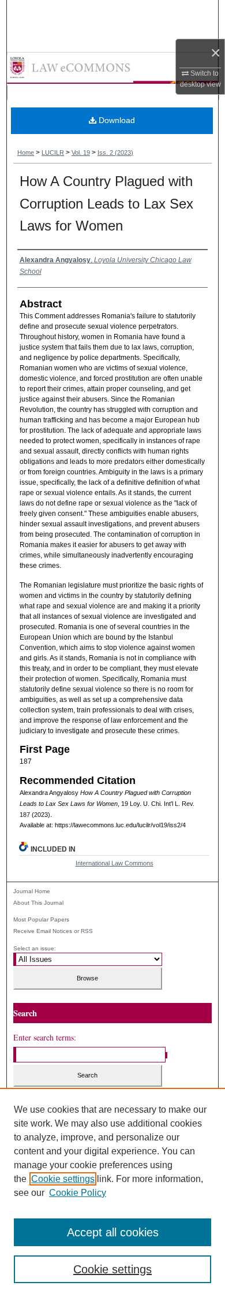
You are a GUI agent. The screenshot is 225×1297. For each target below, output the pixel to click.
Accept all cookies (113, 1232)
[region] (112, 1192)
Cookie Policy (77, 1193)
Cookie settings (63, 1179)
